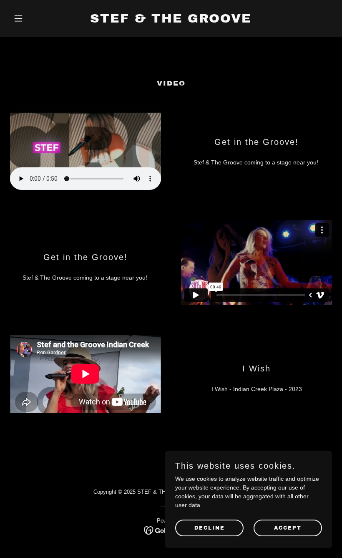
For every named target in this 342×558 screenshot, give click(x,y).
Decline (209, 528)
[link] (170, 20)
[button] (34, 18)
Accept (288, 528)
